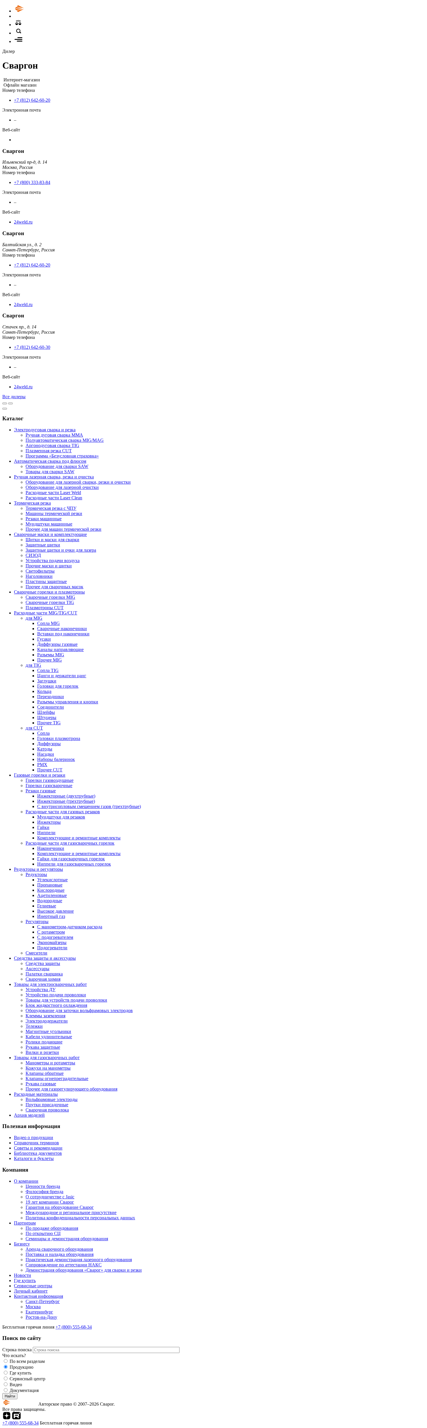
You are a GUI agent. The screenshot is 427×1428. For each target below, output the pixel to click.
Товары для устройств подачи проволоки (66, 1000)
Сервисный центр (27, 1378)
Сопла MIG (48, 623)
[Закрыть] (4, 409)
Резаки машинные (44, 518)
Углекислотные (52, 879)
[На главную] (36, 10)
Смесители (36, 952)
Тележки (34, 1026)
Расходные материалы (36, 1094)
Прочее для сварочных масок (54, 586)
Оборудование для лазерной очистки (62, 487)
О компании (26, 1181)
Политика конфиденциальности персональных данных (80, 1217)
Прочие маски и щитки (49, 565)
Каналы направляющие (60, 649)
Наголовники (39, 576)
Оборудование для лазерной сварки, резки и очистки (78, 482)
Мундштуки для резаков (61, 816)
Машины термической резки (54, 513)
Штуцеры (46, 717)
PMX (42, 764)
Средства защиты (43, 963)
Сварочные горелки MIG (50, 597)
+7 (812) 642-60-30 (32, 347)
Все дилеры (14, 396)
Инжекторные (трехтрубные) (66, 801)
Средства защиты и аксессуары (45, 958)
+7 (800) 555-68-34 (73, 1327)
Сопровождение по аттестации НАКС (64, 1264)
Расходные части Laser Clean (54, 497)
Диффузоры (49, 743)
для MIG (34, 618)
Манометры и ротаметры (50, 1062)
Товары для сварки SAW (50, 471)
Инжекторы (49, 822)
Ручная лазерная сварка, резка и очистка (54, 476)
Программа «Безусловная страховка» (62, 455)
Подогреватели (52, 947)
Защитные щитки (43, 544)
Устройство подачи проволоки (56, 994)
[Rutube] (16, 1417)
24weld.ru (23, 221)
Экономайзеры (52, 942)
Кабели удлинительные (49, 1036)
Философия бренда (44, 1191)
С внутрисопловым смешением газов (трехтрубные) (89, 806)
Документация (24, 1390)
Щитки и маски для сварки (52, 539)
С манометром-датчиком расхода (69, 926)
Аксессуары (37, 968)
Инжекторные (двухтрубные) (66, 795)
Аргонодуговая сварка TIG (52, 445)
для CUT (34, 727)
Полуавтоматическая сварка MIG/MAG (65, 440)
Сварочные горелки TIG (50, 602)
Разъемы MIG (50, 654)
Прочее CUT (49, 769)
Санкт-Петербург (43, 1301)
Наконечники (50, 848)
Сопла (43, 733)
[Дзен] (6, 1417)
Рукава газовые (41, 1083)
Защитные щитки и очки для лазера (61, 550)
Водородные (49, 900)
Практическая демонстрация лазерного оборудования (79, 1259)
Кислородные (50, 890)
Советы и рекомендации (38, 1147)
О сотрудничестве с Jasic (50, 1196)
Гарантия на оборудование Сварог (60, 1207)
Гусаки (44, 639)
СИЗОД (33, 555)
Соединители (50, 707)
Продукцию (21, 1367)
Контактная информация (38, 1296)
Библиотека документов (38, 1153)
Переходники (50, 696)
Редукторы (36, 874)
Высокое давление (55, 911)
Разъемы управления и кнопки (67, 701)
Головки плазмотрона (58, 738)
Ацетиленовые (52, 895)
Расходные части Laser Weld (53, 492)
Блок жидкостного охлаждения (56, 1005)
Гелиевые (46, 905)
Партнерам (25, 1222)
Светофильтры (40, 571)
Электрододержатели (47, 1020)
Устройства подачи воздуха (53, 560)
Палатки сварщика (44, 973)
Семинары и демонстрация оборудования (67, 1238)
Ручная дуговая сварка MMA (54, 434)
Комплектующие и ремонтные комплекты (79, 837)
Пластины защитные (46, 581)
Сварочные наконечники (62, 628)
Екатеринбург (39, 1311)
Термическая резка (32, 503)
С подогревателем (55, 937)
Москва (33, 1306)
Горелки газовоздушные (49, 780)
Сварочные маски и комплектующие (50, 534)
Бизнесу (22, 1243)
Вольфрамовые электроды (52, 1099)
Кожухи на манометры (48, 1068)
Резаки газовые (41, 790)
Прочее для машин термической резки (63, 529)
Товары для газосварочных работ (47, 1057)
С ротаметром (51, 932)
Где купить (25, 1280)
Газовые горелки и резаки (39, 775)
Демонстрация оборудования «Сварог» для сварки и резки (84, 1270)
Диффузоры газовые (57, 644)
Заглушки (46, 680)
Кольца (44, 691)
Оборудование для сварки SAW (57, 466)
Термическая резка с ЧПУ (51, 508)
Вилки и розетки (42, 1052)
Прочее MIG (49, 659)
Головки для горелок (57, 686)
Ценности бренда (43, 1186)
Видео (16, 1384)
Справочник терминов (36, 1142)
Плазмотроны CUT (45, 607)
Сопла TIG (48, 670)
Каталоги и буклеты (34, 1158)
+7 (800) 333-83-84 (32, 182)
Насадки (45, 754)
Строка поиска (17, 1349)
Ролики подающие (44, 1041)
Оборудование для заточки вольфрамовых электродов (79, 1010)
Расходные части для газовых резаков (63, 811)
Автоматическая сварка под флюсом (50, 461)
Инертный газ (51, 916)
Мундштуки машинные (49, 523)
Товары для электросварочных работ (50, 984)
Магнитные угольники (48, 1031)
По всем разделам (27, 1361)
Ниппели (46, 832)
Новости (22, 1275)
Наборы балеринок (56, 759)
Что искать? (14, 1355)
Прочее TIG (49, 722)
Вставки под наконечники (63, 633)
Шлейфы (46, 712)
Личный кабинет (31, 1290)
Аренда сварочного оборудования (59, 1249)
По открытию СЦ (43, 1233)
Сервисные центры (33, 1285)
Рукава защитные (43, 1047)
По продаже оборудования (52, 1228)
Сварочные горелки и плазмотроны (49, 591)
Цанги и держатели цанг (61, 675)
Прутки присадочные (47, 1104)
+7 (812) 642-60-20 (32, 100)
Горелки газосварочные (49, 785)
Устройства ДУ (40, 989)
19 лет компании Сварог (50, 1202)
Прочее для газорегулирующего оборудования (71, 1088)
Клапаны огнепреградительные (57, 1078)
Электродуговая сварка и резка (45, 429)
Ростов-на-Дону (41, 1317)
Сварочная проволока (47, 1109)
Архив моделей (29, 1115)
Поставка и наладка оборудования (60, 1254)
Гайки (43, 827)
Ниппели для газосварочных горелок (74, 864)
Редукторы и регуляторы (38, 869)
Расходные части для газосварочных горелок (70, 843)
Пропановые (49, 884)
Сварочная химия (43, 979)
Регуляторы (37, 921)
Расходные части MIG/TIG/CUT (45, 612)
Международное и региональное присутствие (71, 1212)
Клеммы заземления (45, 1015)
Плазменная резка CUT (49, 450)
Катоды (44, 748)
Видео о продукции (33, 1137)
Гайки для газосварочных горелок (71, 858)
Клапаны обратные (45, 1073)
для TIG (33, 665)
